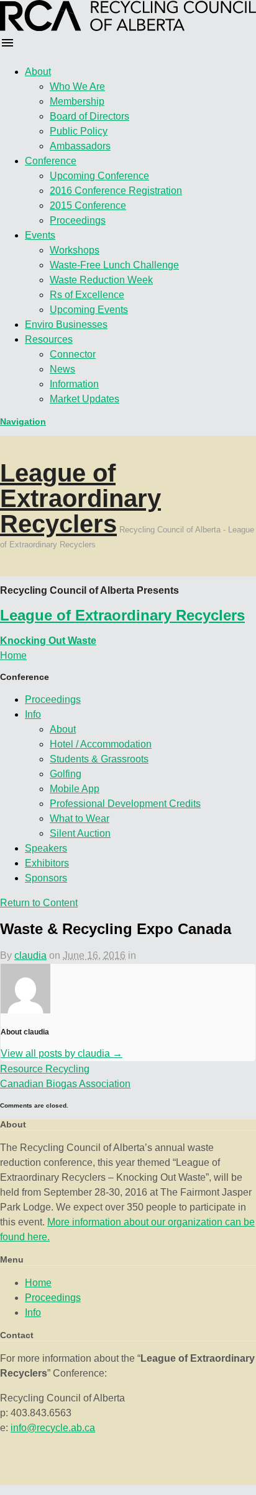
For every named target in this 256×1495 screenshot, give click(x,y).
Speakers (46, 848)
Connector (73, 354)
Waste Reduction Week (101, 280)
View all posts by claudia (61, 1053)
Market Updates (84, 399)
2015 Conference (88, 205)
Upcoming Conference (99, 175)
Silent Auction (80, 833)
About (38, 71)
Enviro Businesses (66, 324)
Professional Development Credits (125, 803)
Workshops (74, 250)
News (62, 369)
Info (33, 714)
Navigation (23, 421)
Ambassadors (80, 146)
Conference (50, 161)
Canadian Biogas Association (65, 1083)
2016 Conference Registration (116, 190)
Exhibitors (47, 863)
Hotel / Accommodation (101, 744)
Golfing (65, 774)
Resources (49, 339)
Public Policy (78, 131)
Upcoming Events (89, 309)
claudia (30, 955)
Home (38, 1282)
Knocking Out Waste (48, 640)
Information (74, 384)
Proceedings (78, 220)
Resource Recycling (44, 1069)
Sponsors (46, 878)
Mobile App (74, 788)
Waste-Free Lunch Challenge (114, 265)
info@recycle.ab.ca (53, 1427)
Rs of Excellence (87, 294)
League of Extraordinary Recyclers (80, 498)
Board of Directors (89, 116)
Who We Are (77, 86)
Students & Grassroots (99, 759)
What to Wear (79, 818)
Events (40, 235)
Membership (77, 101)
